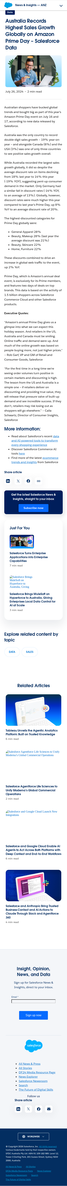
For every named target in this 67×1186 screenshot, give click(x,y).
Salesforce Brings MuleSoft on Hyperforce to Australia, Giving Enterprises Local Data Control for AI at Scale (32, 599)
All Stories (25, 1068)
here (22, 453)
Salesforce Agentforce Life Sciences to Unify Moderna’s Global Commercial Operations (31, 790)
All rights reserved (47, 1146)
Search (23, 1085)
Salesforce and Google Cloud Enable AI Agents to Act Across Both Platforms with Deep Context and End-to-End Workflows (33, 850)
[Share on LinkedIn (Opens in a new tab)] (8, 481)
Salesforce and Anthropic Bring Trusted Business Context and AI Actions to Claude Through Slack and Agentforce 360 (32, 911)
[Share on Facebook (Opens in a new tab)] (28, 481)
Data (10, 12)
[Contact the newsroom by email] (49, 1109)
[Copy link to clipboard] (38, 481)
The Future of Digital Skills (36, 1090)
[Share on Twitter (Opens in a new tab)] (18, 481)
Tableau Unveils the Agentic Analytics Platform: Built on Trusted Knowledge (32, 732)
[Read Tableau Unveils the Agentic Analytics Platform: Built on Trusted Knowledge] (33, 710)
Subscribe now (33, 508)
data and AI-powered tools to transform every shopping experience (35, 440)
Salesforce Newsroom (33, 1081)
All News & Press (29, 1064)
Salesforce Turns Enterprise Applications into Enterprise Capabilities (29, 557)
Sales (29, 652)
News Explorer (28, 1077)
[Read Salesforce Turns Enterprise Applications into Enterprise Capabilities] (22, 542)
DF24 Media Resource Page (37, 1072)
